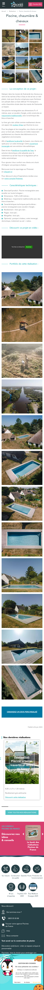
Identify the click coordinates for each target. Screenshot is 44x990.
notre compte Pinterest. (13, 179)
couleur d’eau (17, 125)
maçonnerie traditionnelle (12, 116)
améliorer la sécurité (14, 141)
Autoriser (28, 247)
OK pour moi (36, 982)
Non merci (17, 982)
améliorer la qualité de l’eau (23, 151)
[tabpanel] (22, 770)
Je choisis (27, 982)
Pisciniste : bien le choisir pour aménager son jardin (19, 952)
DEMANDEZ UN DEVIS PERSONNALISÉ (22, 712)
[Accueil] (17, 4)
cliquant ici (8, 172)
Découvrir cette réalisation (15, 797)
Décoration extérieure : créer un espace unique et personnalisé (21, 945)
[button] (23, 834)
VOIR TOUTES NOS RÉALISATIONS (22, 812)
